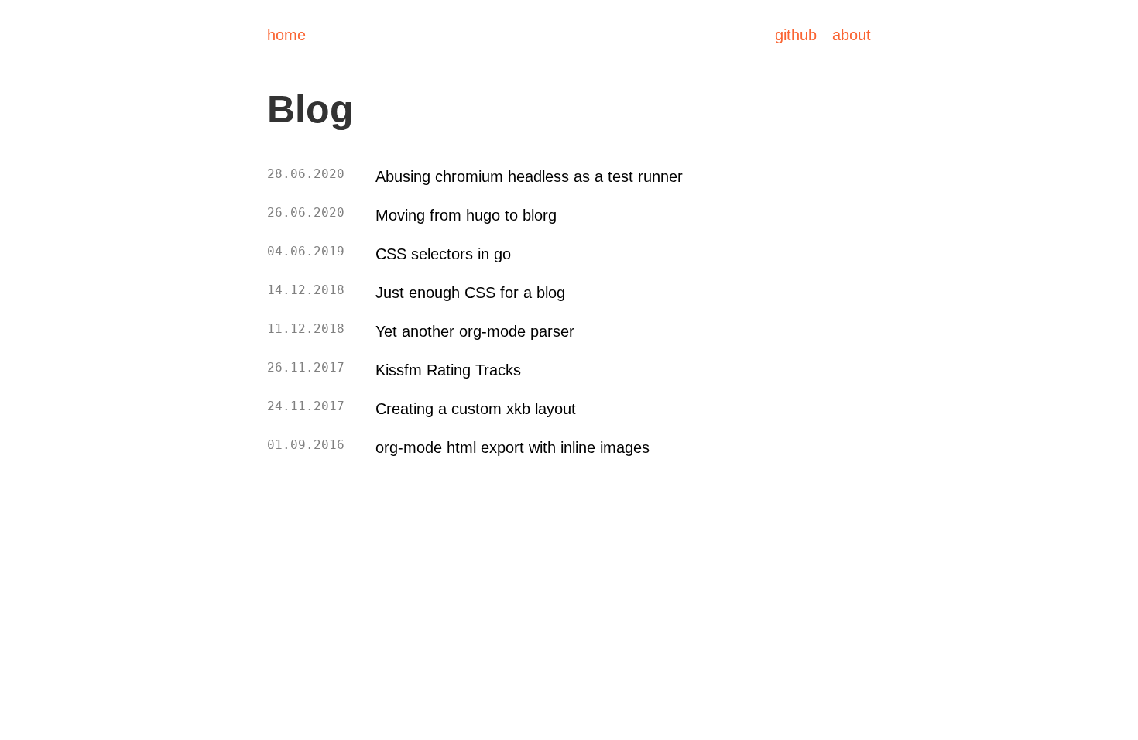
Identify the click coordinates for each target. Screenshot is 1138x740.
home (286, 34)
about (851, 34)
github (796, 34)
